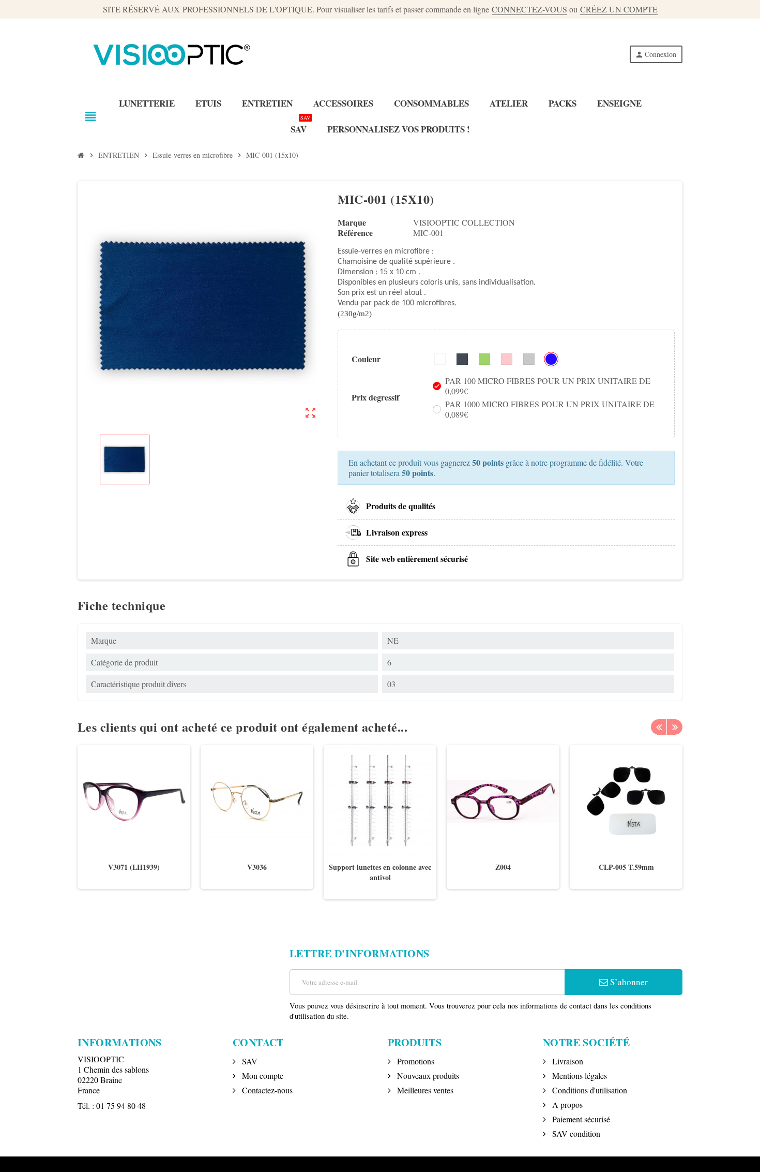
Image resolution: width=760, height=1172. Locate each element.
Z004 (503, 867)
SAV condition (575, 1133)
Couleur (366, 359)
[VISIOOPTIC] (168, 53)
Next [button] (674, 727)
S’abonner (628, 982)
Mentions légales (578, 1075)
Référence (355, 233)
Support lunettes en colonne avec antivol (380, 872)
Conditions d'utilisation (588, 1090)
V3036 (257, 867)
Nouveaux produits (427, 1075)
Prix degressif (375, 397)
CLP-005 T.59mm (626, 867)
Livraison (566, 1061)
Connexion (655, 54)
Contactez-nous (266, 1090)
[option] (133, 822)
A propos (566, 1104)
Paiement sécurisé (580, 1119)
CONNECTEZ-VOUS (529, 9)
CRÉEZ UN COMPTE (619, 9)
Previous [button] (658, 727)
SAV (248, 1061)
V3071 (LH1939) (134, 867)
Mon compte (261, 1075)
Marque (352, 222)
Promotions (414, 1061)
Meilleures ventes (424, 1090)
